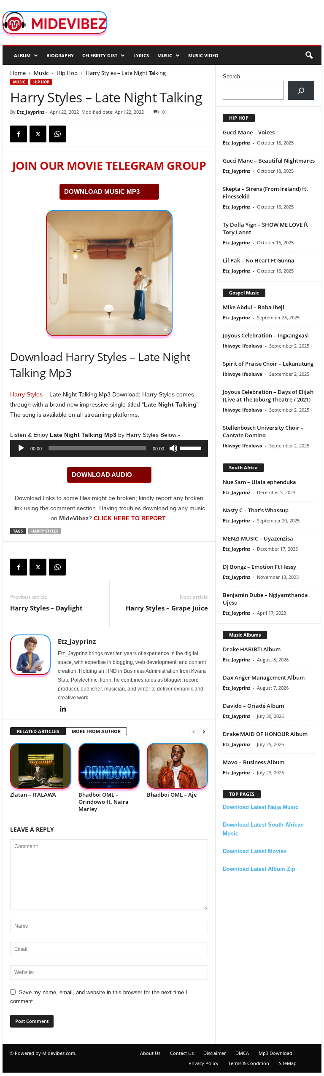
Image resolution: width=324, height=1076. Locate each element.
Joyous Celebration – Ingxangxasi (266, 335)
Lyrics (141, 55)
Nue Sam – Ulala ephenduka (259, 482)
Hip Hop (67, 73)
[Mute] (173, 448)
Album (22, 55)
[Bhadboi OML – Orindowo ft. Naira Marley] (109, 766)
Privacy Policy (204, 1063)
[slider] (192, 447)
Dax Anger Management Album (264, 677)
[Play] (21, 448)
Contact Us (182, 1053)
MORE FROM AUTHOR (96, 731)
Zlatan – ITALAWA (33, 794)
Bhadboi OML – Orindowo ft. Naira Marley (103, 802)
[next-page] (204, 731)
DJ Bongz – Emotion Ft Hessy (259, 566)
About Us (150, 1053)
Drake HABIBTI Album (252, 649)
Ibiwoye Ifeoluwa (242, 346)
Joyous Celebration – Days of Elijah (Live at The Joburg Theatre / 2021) (268, 395)
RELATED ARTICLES (38, 731)
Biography (60, 55)
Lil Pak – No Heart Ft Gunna (258, 260)
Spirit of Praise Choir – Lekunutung (268, 363)
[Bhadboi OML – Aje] (177, 766)
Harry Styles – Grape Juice (167, 608)
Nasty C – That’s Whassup (256, 510)
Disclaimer (214, 1053)
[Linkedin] (63, 709)
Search (231, 76)
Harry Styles (26, 394)
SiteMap (288, 1063)
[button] (309, 55)
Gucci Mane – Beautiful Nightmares (269, 160)
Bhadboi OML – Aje (172, 794)
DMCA (242, 1053)
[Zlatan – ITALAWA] (40, 766)
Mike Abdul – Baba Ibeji (253, 307)
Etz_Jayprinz (30, 112)
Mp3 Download (275, 1053)
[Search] (301, 90)
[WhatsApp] (57, 134)
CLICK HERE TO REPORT (130, 518)
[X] (38, 134)
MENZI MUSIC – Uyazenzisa (258, 538)
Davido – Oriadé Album (253, 705)
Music (164, 55)
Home (18, 73)
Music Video (203, 55)
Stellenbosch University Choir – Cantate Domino (263, 431)
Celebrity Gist (99, 55)
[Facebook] (18, 134)
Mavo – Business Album (253, 762)
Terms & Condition (248, 1063)
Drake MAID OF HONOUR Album (265, 734)
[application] (109, 448)
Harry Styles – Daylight (46, 608)
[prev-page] (193, 731)
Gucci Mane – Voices (249, 132)
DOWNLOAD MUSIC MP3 (102, 191)
